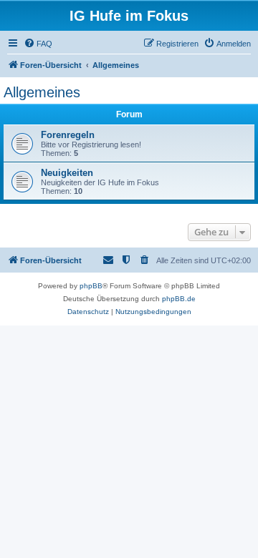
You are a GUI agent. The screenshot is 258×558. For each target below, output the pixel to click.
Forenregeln (68, 134)
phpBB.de (179, 299)
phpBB (91, 286)
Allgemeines (42, 92)
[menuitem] (38, 43)
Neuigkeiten (67, 172)
